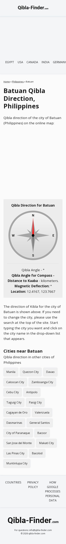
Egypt (9, 62)
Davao (50, 372)
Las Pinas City (15, 453)
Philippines (18, 81)
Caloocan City (15, 382)
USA (20, 62)
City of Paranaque (18, 433)
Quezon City (31, 372)
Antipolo (31, 392)
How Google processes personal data (52, 491)
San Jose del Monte (19, 443)
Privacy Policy (33, 484)
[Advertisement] (33, 36)
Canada (32, 62)
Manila (10, 372)
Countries (13, 482)
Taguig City (13, 402)
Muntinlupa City (16, 463)
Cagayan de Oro (16, 412)
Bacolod (37, 453)
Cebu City (12, 392)
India (45, 62)
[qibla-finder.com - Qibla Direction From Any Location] (33, 8)
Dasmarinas (14, 423)
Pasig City (35, 402)
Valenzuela (42, 412)
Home (7, 81)
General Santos (40, 423)
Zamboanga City (42, 382)
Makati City (46, 443)
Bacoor (42, 433)
